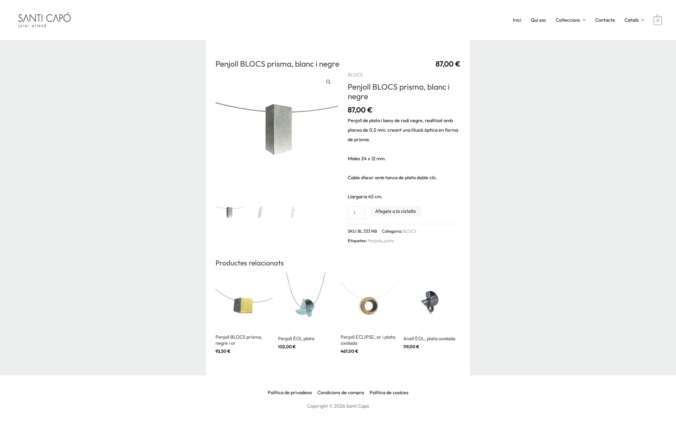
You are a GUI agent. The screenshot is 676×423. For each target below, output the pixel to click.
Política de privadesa (290, 392)
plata (389, 240)
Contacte (605, 20)
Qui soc (538, 20)
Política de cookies (389, 392)
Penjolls (375, 240)
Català (632, 20)
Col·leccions (568, 20)
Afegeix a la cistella (395, 211)
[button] (328, 82)
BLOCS (355, 75)
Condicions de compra (340, 392)
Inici (517, 20)
